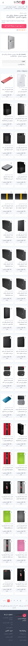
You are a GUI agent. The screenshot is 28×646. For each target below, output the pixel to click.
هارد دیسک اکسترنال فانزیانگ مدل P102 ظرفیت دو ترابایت (7, 412)
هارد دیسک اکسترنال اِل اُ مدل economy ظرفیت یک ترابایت (21, 586)
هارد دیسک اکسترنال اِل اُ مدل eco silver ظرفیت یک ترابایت (7, 557)
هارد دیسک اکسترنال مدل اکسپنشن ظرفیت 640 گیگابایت (21, 121)
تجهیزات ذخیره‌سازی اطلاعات (20, 8)
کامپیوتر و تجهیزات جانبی (11, 7)
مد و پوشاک (23, 634)
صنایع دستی (9, 628)
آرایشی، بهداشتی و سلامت (8, 619)
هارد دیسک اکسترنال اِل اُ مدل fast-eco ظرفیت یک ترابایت (7, 499)
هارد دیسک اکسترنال (8, 8)
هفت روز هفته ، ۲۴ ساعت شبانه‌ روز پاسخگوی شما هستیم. (13, 607)
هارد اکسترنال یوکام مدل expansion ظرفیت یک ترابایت (21, 237)
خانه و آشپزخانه (22, 637)
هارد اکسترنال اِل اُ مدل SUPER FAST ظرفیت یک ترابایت (8, 586)
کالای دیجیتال (21, 7)
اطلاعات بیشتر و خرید (20, 95)
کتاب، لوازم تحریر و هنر (8, 624)
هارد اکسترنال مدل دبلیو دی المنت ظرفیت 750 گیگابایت (21, 353)
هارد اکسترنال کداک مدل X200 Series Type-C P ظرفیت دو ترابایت (21, 208)
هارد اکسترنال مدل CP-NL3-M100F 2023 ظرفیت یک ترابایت (7, 150)
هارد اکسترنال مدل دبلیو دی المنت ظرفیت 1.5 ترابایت (7, 353)
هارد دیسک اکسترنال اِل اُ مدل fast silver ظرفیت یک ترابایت (21, 499)
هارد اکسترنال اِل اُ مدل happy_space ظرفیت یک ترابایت (22, 528)
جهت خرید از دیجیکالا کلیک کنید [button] (13, 26)
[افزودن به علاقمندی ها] (25, 76)
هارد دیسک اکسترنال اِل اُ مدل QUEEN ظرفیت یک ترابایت (7, 441)
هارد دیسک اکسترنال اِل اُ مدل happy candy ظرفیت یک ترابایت (21, 557)
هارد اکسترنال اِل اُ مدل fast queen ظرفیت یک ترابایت (7, 470)
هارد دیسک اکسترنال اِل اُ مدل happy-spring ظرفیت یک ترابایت (21, 470)
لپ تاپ (11, 640)
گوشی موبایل (9, 637)
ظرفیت (23, 61)
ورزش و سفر (23, 640)
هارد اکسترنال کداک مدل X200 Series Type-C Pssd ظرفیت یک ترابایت (7, 208)
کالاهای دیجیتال (8, 634)
